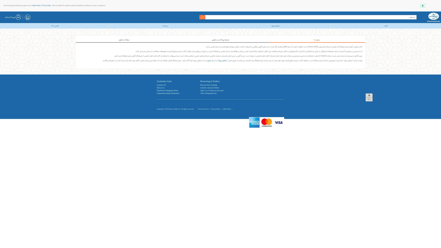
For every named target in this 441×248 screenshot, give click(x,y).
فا (369, 95)
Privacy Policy (46, 5)
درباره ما (165, 25)
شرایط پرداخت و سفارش (220, 39)
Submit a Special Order (209, 88)
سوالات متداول (124, 39)
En (369, 99)
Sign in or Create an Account (211, 91)
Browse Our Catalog (208, 85)
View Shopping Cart (208, 93)
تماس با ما (55, 25)
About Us (160, 88)
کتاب (386, 25)
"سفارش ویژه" (223, 60)
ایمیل (209, 60)
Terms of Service (203, 109)
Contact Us (161, 85)
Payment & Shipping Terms (167, 91)
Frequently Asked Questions (168, 93)
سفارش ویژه (275, 25)
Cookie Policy (36, 5)
